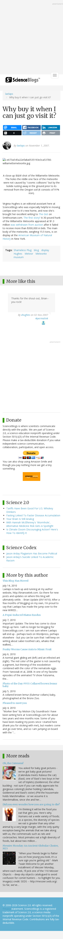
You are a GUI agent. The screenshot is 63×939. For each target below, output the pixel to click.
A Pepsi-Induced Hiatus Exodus (22, 615)
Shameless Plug (22, 250)
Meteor (29, 253)
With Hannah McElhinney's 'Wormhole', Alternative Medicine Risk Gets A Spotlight (29, 524)
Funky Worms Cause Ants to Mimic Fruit (27, 649)
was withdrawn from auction (27, 224)
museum (19, 257)
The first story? (31, 217)
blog (36, 250)
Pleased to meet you (15, 703)
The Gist (43, 214)
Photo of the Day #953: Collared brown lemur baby (30, 685)
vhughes (25, 315)
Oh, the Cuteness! (13, 763)
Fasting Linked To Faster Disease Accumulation (33, 515)
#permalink (41, 318)
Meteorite (41, 253)
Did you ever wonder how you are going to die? (31, 804)
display (45, 250)
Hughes (18, 253)
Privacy (7, 908)
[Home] (23, 81)
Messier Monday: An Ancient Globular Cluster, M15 (30, 847)
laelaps (9, 93)
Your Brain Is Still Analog (20, 519)
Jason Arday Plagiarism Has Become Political (31, 553)
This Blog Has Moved (15, 580)
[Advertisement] (31, 37)
